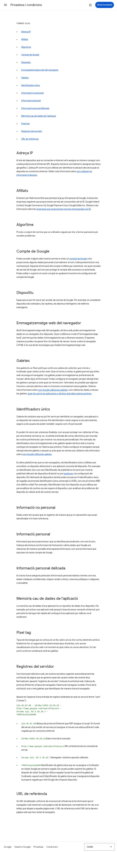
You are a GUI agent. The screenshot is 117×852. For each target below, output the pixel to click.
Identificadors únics (30, 85)
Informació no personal (32, 93)
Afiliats (24, 39)
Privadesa (38, 846)
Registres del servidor (31, 131)
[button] (5, 5)
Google (7, 846)
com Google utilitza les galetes (52, 390)
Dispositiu (26, 62)
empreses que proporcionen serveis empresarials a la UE (64, 209)
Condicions (52, 846)
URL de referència (30, 139)
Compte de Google (30, 54)
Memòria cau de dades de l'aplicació (38, 116)
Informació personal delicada (35, 108)
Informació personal (31, 100)
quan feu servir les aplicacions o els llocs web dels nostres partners (60, 393)
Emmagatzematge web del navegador (39, 70)
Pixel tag (25, 123)
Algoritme (26, 47)
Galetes (25, 77)
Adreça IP (26, 31)
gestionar (68, 473)
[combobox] (99, 846)
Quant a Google (22, 846)
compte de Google (78, 258)
